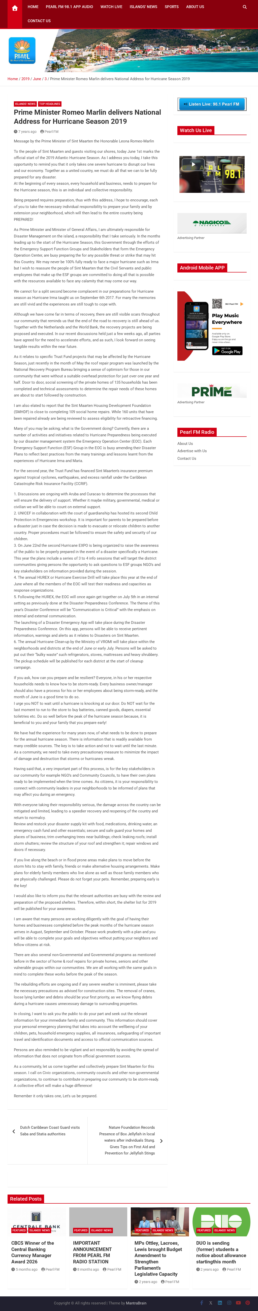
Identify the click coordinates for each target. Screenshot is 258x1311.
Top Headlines (49, 104)
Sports (172, 7)
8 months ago (88, 1269)
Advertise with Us (192, 451)
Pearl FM (51, 132)
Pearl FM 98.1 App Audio (69, 7)
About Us (195, 7)
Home (33, 7)
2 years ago (148, 1282)
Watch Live (111, 7)
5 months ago (27, 1269)
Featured (19, 1230)
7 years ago (27, 132)
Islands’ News (143, 7)
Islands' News (25, 104)
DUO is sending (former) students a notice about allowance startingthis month (221, 1252)
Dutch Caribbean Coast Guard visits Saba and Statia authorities (50, 1130)
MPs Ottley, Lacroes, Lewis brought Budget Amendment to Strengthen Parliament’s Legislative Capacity (158, 1258)
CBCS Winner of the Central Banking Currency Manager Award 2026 (32, 1252)
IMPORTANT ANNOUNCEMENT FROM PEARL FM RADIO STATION (92, 1252)
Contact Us (39, 21)
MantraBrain (136, 1303)
